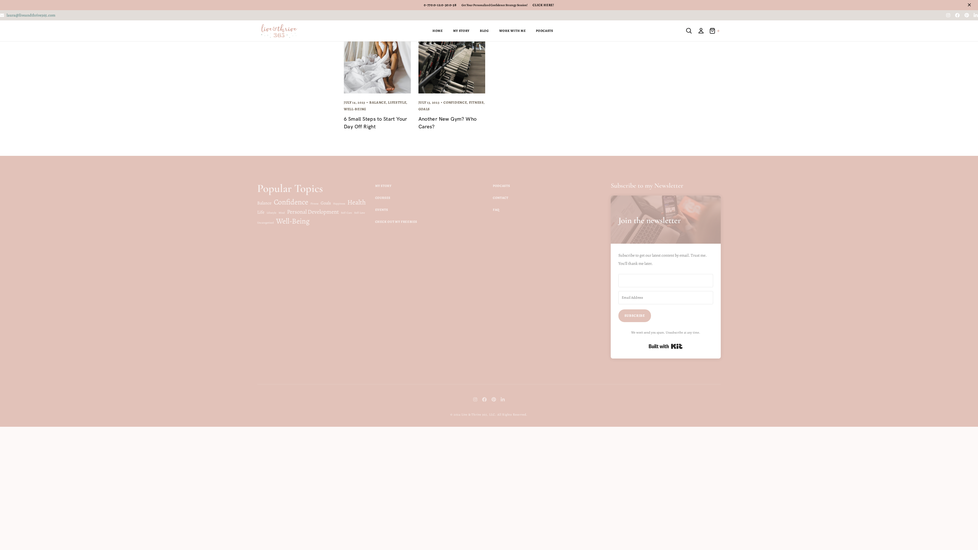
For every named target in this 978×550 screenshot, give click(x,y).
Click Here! (543, 5)
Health (356, 202)
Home (437, 31)
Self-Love (359, 213)
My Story (461, 31)
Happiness (339, 203)
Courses (383, 198)
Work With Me (512, 31)
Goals (424, 109)
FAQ (496, 210)
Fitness (476, 102)
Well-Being (355, 109)
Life (260, 212)
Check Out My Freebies (396, 221)
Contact (500, 198)
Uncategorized (265, 223)
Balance (377, 102)
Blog (484, 31)
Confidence (455, 102)
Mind (282, 213)
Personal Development (313, 212)
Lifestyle (397, 102)
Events (381, 210)
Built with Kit (666, 346)
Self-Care (346, 213)
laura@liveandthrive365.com (31, 15)
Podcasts (544, 31)
